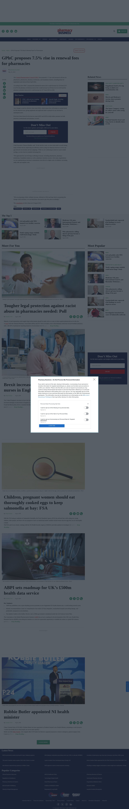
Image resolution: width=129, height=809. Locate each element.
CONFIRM (52, 425)
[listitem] (64, 404)
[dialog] (64, 405)
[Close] (95, 380)
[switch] (86, 407)
